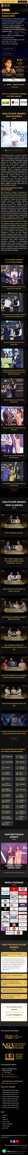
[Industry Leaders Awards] (14, 1056)
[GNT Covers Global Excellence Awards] (23, 889)
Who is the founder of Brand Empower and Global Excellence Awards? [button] (11, 983)
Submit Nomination (22, 1)
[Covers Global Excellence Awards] (5, 897)
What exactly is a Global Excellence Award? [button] (12, 976)
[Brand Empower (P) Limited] (5, 5)
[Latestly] (5, 913)
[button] (4, 872)
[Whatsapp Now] (4, 1151)
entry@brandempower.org (11, 1076)
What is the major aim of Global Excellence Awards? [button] (11, 996)
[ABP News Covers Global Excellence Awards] (14, 889)
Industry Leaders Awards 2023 (10, 1098)
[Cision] (23, 925)
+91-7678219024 (14, 1017)
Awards (9, 84)
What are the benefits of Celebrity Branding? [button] (12, 954)
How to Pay (5, 1128)
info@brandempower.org (14, 1012)
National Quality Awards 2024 (10, 1094)
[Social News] (10, 933)
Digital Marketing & (9, 1153)
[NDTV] (14, 897)
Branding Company (19, 1153)
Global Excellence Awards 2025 (10, 1092)
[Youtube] (17, 1141)
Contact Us (5, 1119)
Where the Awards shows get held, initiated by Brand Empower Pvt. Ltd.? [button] (13, 990)
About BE (4, 1115)
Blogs (3, 1117)
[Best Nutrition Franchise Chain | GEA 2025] (14, 691)
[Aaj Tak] (14, 925)
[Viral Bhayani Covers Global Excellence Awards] (5, 909)
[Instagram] (14, 1141)
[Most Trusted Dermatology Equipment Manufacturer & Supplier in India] (14, 663)
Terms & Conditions (7, 1123)
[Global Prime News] (5, 925)
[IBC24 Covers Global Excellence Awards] (23, 905)
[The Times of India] (23, 893)
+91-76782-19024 (9, 1074)
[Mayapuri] (23, 921)
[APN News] (14, 913)
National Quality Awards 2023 (14, 867)
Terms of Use (5, 1121)
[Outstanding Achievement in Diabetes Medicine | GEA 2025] (14, 605)
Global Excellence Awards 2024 (10, 1096)
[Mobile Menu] (26, 5)
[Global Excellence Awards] (14, 1037)
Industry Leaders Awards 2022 (10, 1105)
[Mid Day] (5, 893)
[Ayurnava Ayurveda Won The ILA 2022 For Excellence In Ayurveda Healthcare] (14, 720)
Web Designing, (22, 1151)
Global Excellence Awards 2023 (10, 1103)
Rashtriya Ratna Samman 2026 (10, 1090)
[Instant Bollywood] (14, 929)
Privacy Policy (6, 1126)
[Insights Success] (5, 929)
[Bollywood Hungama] (14, 921)
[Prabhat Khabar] (5, 921)
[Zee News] (14, 893)
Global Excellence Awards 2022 (10, 1107)
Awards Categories (18, 84)
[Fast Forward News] (23, 929)
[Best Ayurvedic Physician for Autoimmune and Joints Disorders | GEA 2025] (14, 633)
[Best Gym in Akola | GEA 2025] (14, 521)
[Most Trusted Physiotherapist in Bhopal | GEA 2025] (14, 577)
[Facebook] (11, 1141)
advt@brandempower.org (10, 1083)
